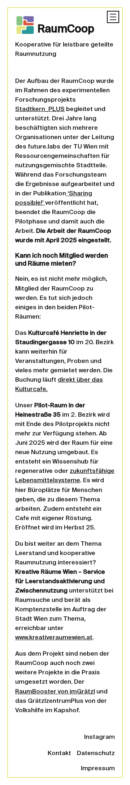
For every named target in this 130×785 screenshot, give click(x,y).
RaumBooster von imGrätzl (55, 692)
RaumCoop (66, 29)
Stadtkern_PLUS (40, 109)
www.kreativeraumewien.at (53, 638)
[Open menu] (113, 17)
